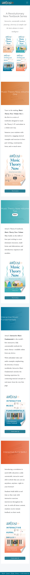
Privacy (17, 573)
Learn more (14, 431)
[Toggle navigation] (27, 2)
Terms (12, 573)
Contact (8, 573)
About (3, 573)
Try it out (14, 191)
